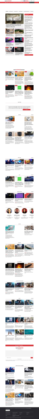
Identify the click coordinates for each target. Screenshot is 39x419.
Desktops (21, 2)
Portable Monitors (17, 159)
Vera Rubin (32, 11)
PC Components (14, 2)
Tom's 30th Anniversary (26, 11)
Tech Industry (26, 367)
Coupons (27, 2)
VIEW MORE (32, 157)
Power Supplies (26, 116)
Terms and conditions (8, 412)
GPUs (11, 2)
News (17, 2)
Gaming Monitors (7, 159)
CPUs (9, 2)
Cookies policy (27, 412)
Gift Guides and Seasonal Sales (8, 300)
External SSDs (26, 263)
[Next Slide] (32, 211)
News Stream (27, 14)
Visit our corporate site (28, 408)
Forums (33, 2)
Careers (6, 415)
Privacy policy (21, 412)
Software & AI (24, 2)
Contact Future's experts (15, 412)
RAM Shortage (20, 11)
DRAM (6, 263)
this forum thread (13, 360)
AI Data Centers (16, 11)
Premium (31, 2)
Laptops (19, 2)
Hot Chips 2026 (11, 11)
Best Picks (7, 2)
